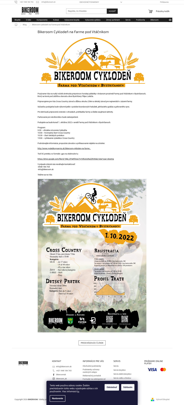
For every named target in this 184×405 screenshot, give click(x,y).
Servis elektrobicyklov (122, 374)
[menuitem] (17, 20)
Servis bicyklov (119, 370)
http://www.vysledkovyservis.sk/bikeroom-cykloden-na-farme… (64, 148)
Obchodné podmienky (89, 2)
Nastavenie (57, 398)
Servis (115, 366)
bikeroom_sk (61, 379)
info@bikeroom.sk (64, 366)
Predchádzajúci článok (92, 343)
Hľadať (112, 11)
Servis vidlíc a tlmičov (122, 378)
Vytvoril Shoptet (163, 399)
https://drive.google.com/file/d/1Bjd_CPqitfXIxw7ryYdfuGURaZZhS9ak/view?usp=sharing (76, 159)
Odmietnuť (112, 387)
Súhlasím (127, 387)
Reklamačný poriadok (92, 376)
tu (78, 391)
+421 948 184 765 (64, 371)
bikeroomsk (61, 374)
